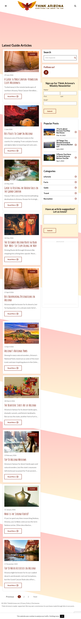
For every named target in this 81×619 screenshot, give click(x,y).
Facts (46, 182)
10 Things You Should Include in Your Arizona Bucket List (64, 144)
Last (61, 96)
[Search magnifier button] (75, 57)
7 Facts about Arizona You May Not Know (63, 131)
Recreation (48, 199)
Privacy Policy (25, 603)
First (45, 96)
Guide (46, 188)
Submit (49, 111)
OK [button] (62, 616)
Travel (46, 193)
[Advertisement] (40, 26)
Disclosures (35, 603)
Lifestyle (47, 177)
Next (35, 596)
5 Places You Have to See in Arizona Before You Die (63, 156)
